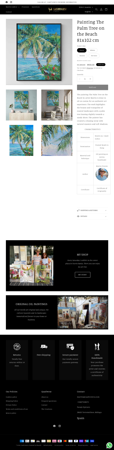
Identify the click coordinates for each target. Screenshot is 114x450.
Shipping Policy (12, 401)
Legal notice (94, 445)
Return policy (11, 413)
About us (44, 397)
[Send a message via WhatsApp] (109, 445)
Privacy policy (59, 445)
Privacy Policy (11, 405)
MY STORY (82, 275)
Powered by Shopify (35, 445)
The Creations (46, 409)
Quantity (80, 74)
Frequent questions (48, 401)
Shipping (90, 68)
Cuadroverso (25, 445)
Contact (44, 405)
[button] (12, 7)
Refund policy (48, 445)
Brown (83, 56)
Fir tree (95, 56)
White (94, 50)
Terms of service (71, 445)
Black (83, 50)
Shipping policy (83, 445)
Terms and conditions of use (17, 409)
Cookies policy (11, 397)
